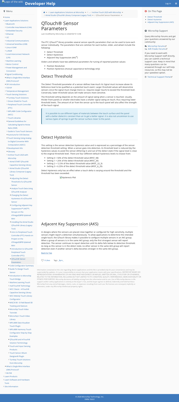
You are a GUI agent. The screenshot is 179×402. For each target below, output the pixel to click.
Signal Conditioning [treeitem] (14, 74)
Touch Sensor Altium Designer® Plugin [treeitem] (18, 355)
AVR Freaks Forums (157, 49)
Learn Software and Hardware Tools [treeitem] (17, 381)
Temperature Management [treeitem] (17, 91)
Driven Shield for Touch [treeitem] (17, 101)
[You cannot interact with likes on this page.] (42, 260)
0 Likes (47, 260)
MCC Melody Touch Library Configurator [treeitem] (21, 297)
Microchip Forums (156, 46)
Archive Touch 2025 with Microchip (106, 12)
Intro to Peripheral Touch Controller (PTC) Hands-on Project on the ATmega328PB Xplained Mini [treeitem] (22, 239)
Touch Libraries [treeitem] (14, 118)
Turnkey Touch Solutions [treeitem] (18, 98)
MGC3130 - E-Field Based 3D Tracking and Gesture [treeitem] (21, 304)
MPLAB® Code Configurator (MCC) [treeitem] (19, 113)
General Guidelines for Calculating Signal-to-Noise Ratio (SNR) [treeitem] (19, 124)
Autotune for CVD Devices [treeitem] (18, 134)
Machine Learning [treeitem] (13, 61)
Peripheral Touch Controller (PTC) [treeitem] (19, 106)
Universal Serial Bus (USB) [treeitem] (16, 44)
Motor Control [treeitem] (12, 64)
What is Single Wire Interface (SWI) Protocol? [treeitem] (18, 79)
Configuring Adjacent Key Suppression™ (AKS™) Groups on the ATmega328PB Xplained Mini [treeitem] (21, 212)
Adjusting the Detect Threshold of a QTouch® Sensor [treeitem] (21, 181)
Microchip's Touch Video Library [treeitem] (20, 318)
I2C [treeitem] (7, 37)
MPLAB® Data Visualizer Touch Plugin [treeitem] (20, 324)
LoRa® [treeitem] (9, 51)
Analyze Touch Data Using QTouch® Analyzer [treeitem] (22, 190)
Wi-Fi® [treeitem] (9, 373)
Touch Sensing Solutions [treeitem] (16, 94)
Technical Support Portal (159, 77)
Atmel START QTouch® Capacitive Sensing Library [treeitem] (20, 163)
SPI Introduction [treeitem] (13, 84)
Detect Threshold (155, 17)
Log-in (168, 3)
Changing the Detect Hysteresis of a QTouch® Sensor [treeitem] (21, 198)
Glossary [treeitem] (11, 151)
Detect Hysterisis (155, 19)
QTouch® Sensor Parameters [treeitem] (18, 261)
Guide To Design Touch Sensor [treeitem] (19, 271)
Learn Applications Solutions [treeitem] (16, 20)
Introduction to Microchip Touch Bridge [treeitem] (20, 277)
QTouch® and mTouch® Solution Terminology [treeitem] (20, 341)
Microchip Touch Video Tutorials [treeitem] (19, 311)
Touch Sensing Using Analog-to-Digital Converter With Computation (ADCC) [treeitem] (20, 141)
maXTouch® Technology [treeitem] (20, 286)
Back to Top (46, 253)
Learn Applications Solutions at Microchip (67, 12)
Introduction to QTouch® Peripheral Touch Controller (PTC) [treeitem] (22, 252)
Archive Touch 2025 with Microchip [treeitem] (18, 156)
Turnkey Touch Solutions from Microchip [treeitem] (20, 361)
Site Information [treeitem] (11, 386)
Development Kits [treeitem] (15, 148)
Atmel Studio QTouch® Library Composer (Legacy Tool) (68, 15)
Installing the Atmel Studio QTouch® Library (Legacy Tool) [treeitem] (22, 225)
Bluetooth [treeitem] (10, 24)
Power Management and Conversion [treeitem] (16, 69)
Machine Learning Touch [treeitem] (20, 282)
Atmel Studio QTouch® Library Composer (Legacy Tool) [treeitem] (20, 171)
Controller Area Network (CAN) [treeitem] (19, 27)
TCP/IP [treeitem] (9, 87)
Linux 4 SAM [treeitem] (11, 47)
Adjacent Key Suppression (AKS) (161, 22)
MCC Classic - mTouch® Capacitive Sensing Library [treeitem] (20, 291)
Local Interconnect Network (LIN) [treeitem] (18, 56)
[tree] (18, 17)
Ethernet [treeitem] (10, 34)
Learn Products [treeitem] (11, 376)
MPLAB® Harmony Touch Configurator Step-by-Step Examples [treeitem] (21, 332)
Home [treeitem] (7, 17)
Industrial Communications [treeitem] (17, 40)
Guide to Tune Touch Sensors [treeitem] (20, 131)
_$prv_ (61, 260)
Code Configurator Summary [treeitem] (22, 265)
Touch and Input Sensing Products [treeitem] (20, 348)
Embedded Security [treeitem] (14, 30)
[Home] (44, 12)
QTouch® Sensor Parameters (108, 15)
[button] (35, 200)
